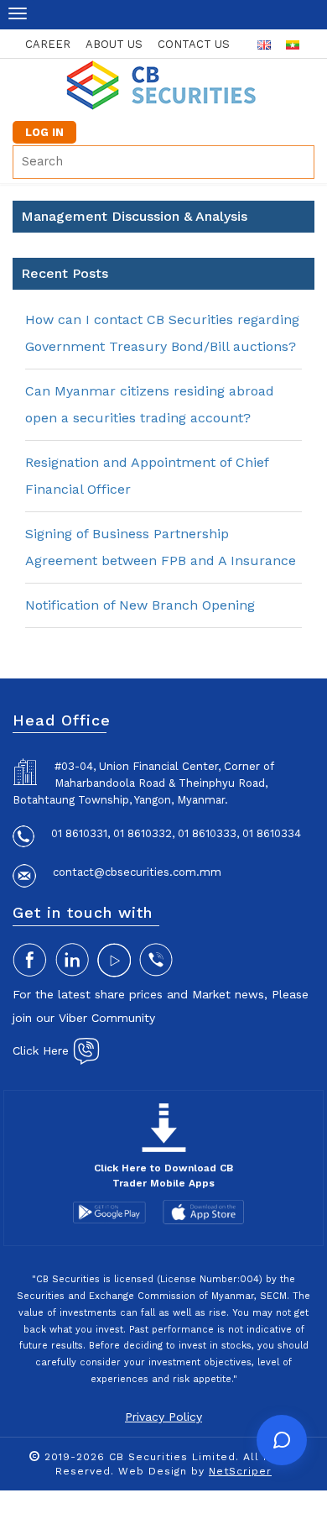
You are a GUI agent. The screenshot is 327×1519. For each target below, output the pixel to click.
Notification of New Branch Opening (140, 605)
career (47, 44)
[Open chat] (282, 1440)
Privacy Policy (163, 1416)
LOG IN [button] (44, 132)
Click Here (43, 1050)
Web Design (152, 1471)
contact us (194, 44)
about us (114, 44)
